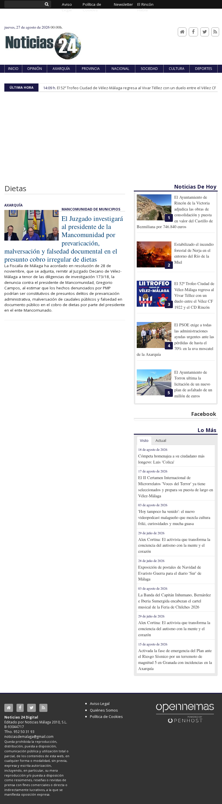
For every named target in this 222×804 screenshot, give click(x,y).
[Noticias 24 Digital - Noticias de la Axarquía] (43, 43)
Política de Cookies (106, 716)
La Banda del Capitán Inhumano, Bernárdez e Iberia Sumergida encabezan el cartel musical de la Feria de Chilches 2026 (174, 601)
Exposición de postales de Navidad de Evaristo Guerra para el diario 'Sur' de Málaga (169, 573)
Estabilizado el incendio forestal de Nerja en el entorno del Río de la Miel (194, 253)
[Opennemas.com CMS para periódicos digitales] (185, 713)
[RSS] (215, 31)
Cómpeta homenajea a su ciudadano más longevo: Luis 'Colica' (171, 459)
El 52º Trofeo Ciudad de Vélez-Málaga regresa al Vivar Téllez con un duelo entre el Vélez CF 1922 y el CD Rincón (194, 295)
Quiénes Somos (104, 710)
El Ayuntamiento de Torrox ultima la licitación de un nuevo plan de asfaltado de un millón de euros (193, 384)
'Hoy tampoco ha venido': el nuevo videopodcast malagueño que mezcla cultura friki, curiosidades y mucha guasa (174, 517)
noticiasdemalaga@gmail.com (28, 736)
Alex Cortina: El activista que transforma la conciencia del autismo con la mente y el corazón (174, 545)
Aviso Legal (100, 703)
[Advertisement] (111, 139)
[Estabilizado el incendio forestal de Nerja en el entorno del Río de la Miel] (154, 254)
